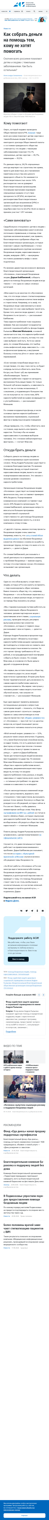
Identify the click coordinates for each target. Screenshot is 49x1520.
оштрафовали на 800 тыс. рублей (19, 813)
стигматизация (23, 974)
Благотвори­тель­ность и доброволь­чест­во (27, 1112)
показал (31, 133)
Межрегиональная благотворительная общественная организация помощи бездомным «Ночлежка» (23, 985)
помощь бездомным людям (18, 972)
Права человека (26, 1216)
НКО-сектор (22, 78)
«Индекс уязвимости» (34, 718)
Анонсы (6, 1185)
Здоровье (24, 1248)
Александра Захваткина (13, 75)
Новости (7, 29)
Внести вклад (18, 959)
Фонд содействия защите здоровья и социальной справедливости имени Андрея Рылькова (20, 980)
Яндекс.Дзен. (12, 901)
